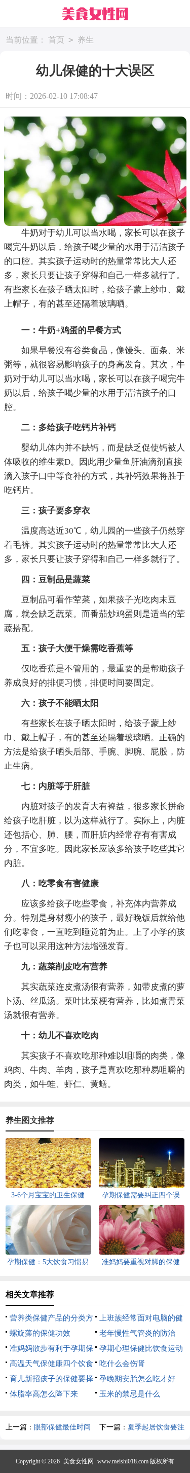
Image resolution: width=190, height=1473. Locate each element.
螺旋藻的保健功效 (40, 1333)
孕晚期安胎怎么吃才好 (137, 1379)
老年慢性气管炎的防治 (137, 1333)
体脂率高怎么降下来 (44, 1394)
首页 (56, 39)
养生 (86, 39)
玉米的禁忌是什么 (129, 1394)
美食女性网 (78, 1461)
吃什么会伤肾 (122, 1363)
